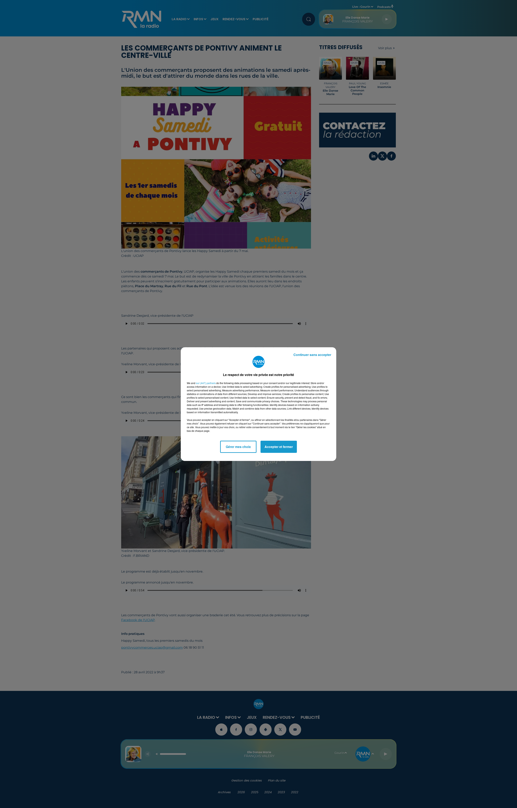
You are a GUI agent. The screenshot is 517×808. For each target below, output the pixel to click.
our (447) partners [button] (206, 383)
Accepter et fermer (279, 446)
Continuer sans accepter (312, 354)
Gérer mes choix (238, 446)
